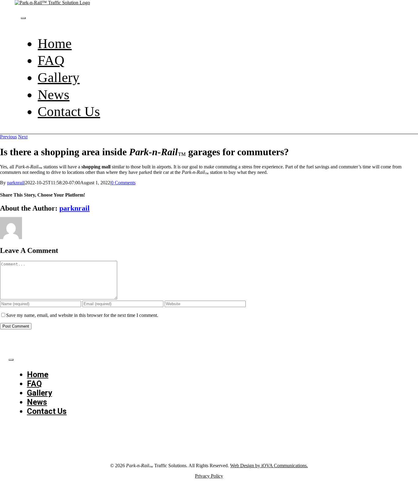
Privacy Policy (209, 476)
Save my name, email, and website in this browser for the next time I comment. (82, 315)
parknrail (15, 182)
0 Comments (123, 182)
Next (23, 136)
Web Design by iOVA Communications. (269, 465)
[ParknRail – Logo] (52, 2)
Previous (8, 136)
